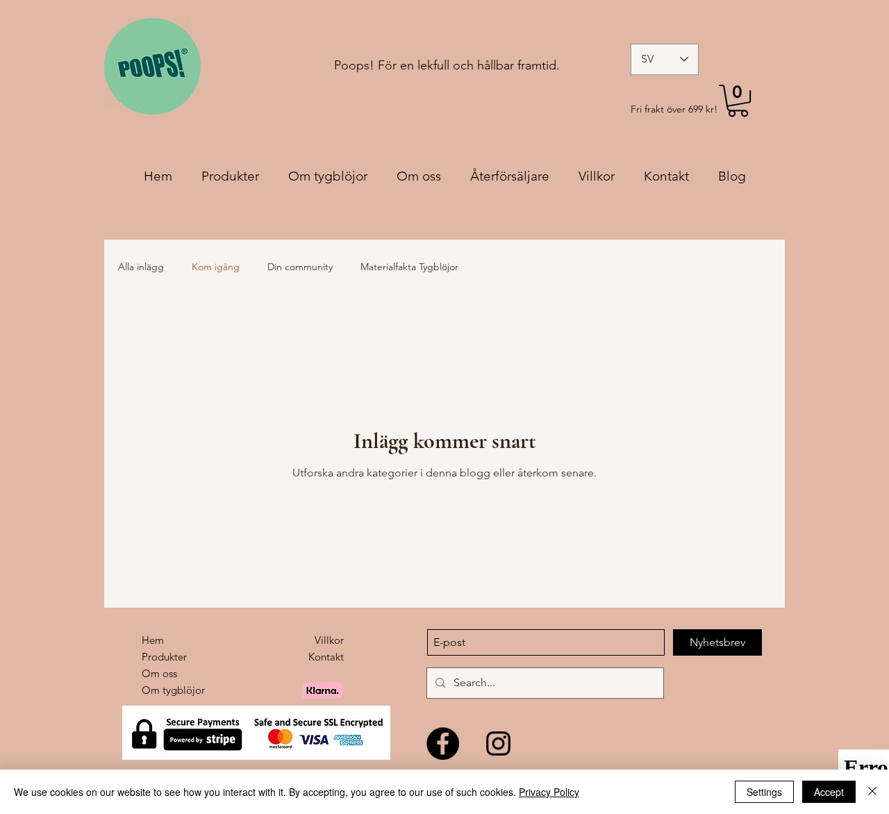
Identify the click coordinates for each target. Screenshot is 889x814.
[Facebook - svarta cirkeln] (442, 743)
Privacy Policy (549, 792)
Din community (300, 266)
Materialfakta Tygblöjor (409, 266)
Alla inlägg (141, 266)
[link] (738, 101)
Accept (829, 792)
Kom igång (216, 266)
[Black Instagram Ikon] (498, 743)
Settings (764, 792)
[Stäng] (872, 792)
